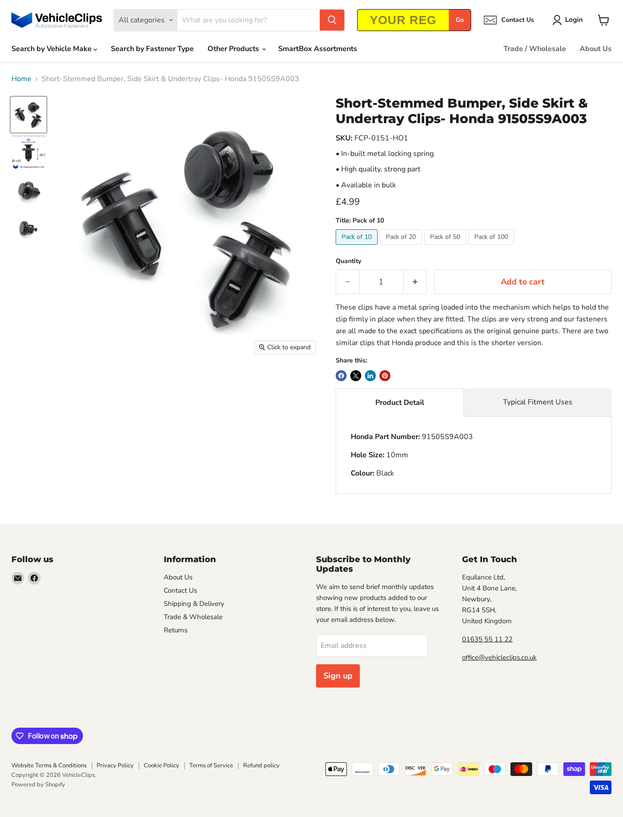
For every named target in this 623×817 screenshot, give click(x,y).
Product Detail (399, 403)
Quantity (348, 261)
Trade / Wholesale (535, 49)
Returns (175, 630)
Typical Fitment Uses (537, 402)
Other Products (234, 49)
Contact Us (180, 590)
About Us (596, 49)
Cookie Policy (161, 765)
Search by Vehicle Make (52, 49)
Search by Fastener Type (152, 49)
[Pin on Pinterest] (384, 375)
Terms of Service (211, 765)
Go (460, 20)
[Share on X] (355, 375)
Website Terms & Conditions (49, 765)
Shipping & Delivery (194, 603)
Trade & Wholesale (193, 616)
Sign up (338, 675)
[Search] (332, 20)
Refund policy (261, 765)
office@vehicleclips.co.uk (499, 657)
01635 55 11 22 (487, 639)
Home (21, 79)
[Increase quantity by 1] (415, 282)
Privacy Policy (115, 765)
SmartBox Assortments (317, 49)
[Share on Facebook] (341, 375)
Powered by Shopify (38, 785)
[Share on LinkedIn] (370, 375)
